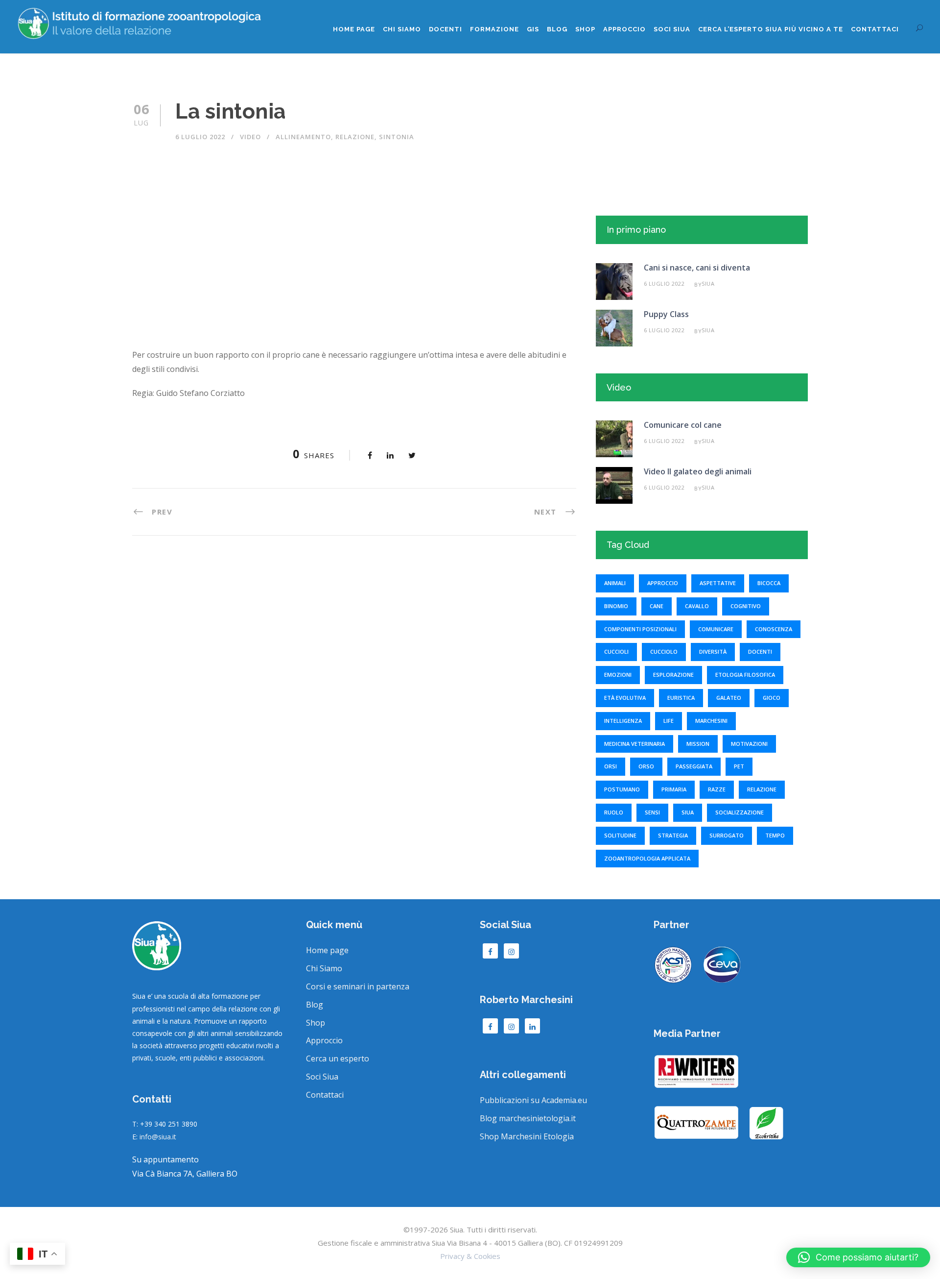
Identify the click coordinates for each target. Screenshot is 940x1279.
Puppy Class (666, 314)
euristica (681, 697)
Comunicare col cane (683, 424)
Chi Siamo (402, 29)
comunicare (715, 629)
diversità (713, 651)
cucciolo (664, 651)
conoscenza (773, 629)
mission (697, 743)
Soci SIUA (672, 29)
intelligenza (623, 720)
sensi (652, 812)
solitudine (620, 835)
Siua (708, 283)
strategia (673, 835)
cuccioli (616, 651)
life (668, 720)
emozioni (618, 674)
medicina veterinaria (634, 743)
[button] (858, 1257)
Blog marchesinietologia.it (528, 1118)
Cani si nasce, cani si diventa (697, 267)
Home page (354, 29)
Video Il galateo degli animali (698, 471)
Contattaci (875, 29)
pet (739, 766)
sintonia (396, 136)
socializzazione (739, 812)
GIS (533, 29)
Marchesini (711, 720)
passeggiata (694, 766)
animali (615, 583)
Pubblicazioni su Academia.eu (533, 1100)
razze (717, 789)
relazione (355, 136)
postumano (622, 789)
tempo (775, 835)
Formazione (494, 29)
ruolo (613, 812)
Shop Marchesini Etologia (527, 1136)
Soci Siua (322, 1076)
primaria (673, 789)
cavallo (697, 606)
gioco (771, 697)
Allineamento (303, 136)
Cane (656, 606)
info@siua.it (158, 1136)
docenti (760, 651)
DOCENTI (445, 29)
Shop (585, 29)
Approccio (624, 29)
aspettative (718, 583)
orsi (610, 766)
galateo (728, 697)
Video (250, 136)
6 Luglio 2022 (200, 136)
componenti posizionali (640, 629)
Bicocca (768, 583)
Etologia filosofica (745, 674)
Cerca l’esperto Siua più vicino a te (770, 29)
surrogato (726, 835)
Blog (557, 29)
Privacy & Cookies (470, 1256)
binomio (616, 606)
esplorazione (673, 674)
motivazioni (749, 743)
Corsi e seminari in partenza (357, 986)
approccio (662, 583)
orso (646, 766)
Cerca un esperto (337, 1058)
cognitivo (745, 606)
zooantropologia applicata (647, 858)
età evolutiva (625, 697)
